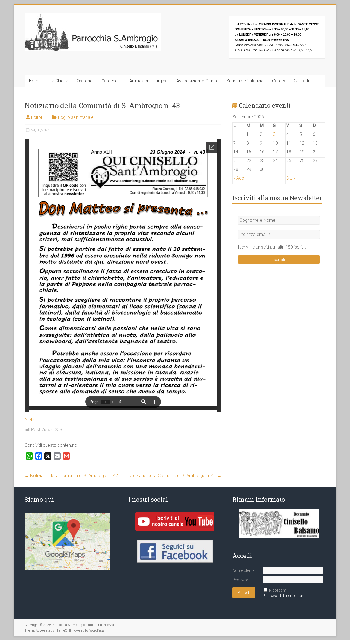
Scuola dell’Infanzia (244, 80)
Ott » (290, 178)
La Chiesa (58, 80)
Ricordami (278, 590)
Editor (36, 117)
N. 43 (30, 419)
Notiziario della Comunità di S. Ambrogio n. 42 (71, 475)
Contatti (301, 80)
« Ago (238, 178)
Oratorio (85, 80)
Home (35, 80)
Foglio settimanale (76, 117)
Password (241, 580)
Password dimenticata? (283, 595)
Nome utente (243, 570)
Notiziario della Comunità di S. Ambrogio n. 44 (174, 475)
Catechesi (111, 80)
